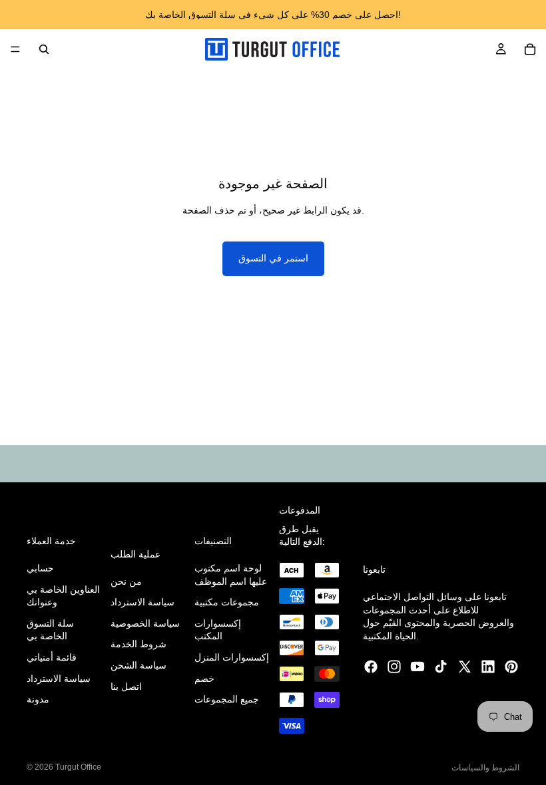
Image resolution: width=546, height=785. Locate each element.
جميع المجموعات (226, 700)
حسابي (40, 568)
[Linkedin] (488, 667)
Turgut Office (78, 767)
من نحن (126, 581)
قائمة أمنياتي (52, 657)
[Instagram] (394, 667)
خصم (204, 678)
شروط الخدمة (138, 644)
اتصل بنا (126, 686)
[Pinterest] (511, 667)
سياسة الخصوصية (145, 623)
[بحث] (44, 49)
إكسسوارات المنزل (231, 657)
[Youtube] (417, 667)
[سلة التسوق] (530, 49)
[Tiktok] (441, 667)
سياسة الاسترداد (59, 678)
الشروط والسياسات (485, 767)
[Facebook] (371, 667)
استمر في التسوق (273, 258)
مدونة (38, 700)
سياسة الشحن (138, 665)
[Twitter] (465, 667)
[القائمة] (15, 49)
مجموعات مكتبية (226, 602)
